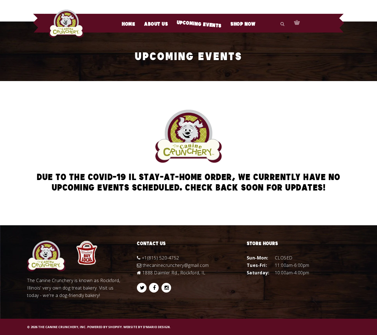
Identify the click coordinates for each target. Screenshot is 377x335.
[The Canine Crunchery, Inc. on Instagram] (166, 288)
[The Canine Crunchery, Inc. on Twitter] (142, 288)
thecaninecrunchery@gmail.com (176, 265)
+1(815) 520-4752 (160, 258)
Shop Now (242, 24)
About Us (156, 24)
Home (128, 24)
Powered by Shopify (104, 327)
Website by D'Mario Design (146, 327)
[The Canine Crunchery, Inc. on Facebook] (154, 288)
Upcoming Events (199, 24)
